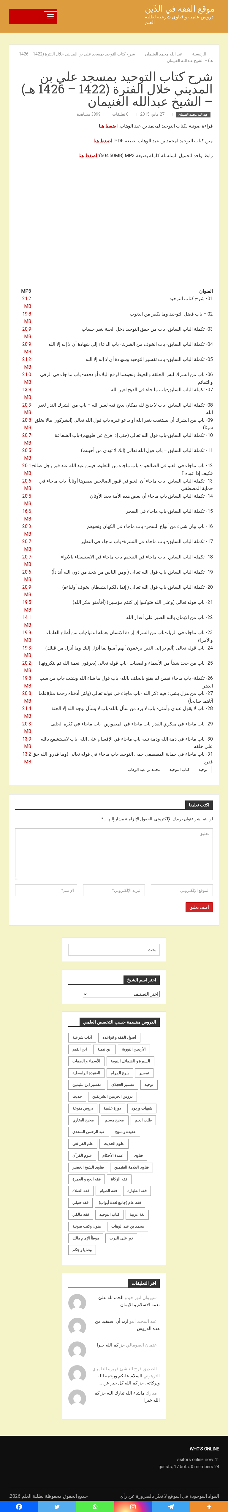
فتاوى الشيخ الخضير (88, 1167)
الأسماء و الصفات (86, 1061)
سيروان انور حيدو (141, 1297)
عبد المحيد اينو (143, 1321)
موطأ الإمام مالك (85, 1238)
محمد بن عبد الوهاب (144, 769)
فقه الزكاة (119, 1179)
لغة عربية (137, 1214)
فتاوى (138, 1155)
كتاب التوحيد (179, 769)
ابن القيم (79, 1049)
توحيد (203, 769)
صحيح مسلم (114, 1120)
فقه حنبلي (80, 1202)
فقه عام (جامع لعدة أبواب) (120, 1202)
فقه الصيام (108, 1190)
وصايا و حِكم (82, 1249)
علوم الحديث (114, 1143)
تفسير (144, 1073)
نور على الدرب (121, 1238)
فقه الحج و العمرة (86, 1179)
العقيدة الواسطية (86, 1073)
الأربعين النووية (134, 1049)
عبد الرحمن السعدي (88, 1131)
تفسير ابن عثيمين (86, 1084)
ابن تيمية (104, 1049)
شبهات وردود (142, 1108)
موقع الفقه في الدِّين (180, 9)
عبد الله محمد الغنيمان (193, 115)
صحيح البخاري (83, 1120)
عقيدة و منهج (125, 1131)
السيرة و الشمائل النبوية (130, 1061)
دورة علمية (112, 1108)
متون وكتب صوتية (86, 1226)
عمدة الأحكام (113, 1155)
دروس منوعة (82, 1108)
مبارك (151, 1393)
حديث (77, 1096)
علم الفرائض (82, 1143)
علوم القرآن (82, 1155)
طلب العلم (143, 1120)
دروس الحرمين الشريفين (112, 1096)
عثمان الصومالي (141, 1345)
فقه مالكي (80, 1214)
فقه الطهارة (137, 1190)
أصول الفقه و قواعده (119, 1037)
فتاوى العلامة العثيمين (131, 1167)
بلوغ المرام (120, 1073)
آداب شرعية (82, 1037)
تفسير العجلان (122, 1084)
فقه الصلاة (80, 1190)
